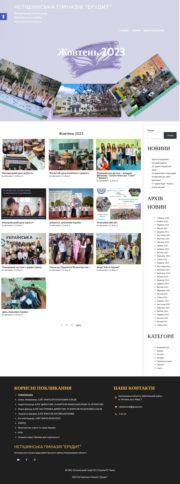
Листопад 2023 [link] (163, 304)
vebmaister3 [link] (8, 176)
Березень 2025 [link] (163, 256)
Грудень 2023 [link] (163, 301)
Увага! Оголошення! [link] (160, 159)
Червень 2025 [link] (163, 249)
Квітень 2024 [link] (162, 287)
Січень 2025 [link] (162, 259)
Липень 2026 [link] (162, 221)
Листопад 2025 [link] (163, 235)
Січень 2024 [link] (162, 297)
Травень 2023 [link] (163, 315)
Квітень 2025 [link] (162, 252)
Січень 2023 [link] (162, 325)
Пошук (150, 130)
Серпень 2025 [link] (163, 242)
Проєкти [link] (160, 365)
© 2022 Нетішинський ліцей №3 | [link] (81, 470)
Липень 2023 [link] (162, 311)
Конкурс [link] (160, 358)
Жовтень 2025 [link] (163, 239)
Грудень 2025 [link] (163, 232)
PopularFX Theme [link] (106, 470)
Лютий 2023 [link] (162, 322)
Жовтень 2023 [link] (163, 308)
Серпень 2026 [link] (163, 218)
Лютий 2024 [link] (162, 294)
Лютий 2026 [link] (162, 228)
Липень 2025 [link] (162, 246)
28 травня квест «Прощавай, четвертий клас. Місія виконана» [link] (164, 176)
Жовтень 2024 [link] (163, 270)
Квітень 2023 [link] (162, 318)
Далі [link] (78, 325)
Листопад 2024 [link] (163, 266)
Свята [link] (159, 368)
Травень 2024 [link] (163, 284)
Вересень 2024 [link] (163, 273)
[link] (3, 16)
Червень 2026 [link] (163, 225)
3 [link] (71, 325)
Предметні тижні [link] (164, 361)
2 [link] (66, 325)
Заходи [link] (160, 351)
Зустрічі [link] (160, 354)
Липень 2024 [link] (162, 277)
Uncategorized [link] (163, 347)
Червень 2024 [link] (163, 280)
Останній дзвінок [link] (159, 163)
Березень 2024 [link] (163, 290)
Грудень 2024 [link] (163, 263)
